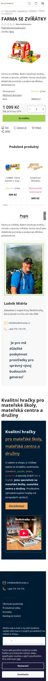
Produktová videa (11, 607)
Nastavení (23, 665)
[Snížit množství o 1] (30, 109)
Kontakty (7, 611)
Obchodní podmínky (13, 603)
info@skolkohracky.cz (19, 323)
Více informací (16, 506)
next (45, 168)
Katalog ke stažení (12, 615)
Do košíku (24, 118)
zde (18, 659)
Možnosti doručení (12, 95)
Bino (11, 31)
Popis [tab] (24, 215)
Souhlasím (23, 674)
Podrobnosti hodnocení (13, 27)
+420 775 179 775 (17, 329)
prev (3, 168)
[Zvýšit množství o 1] (43, 109)
